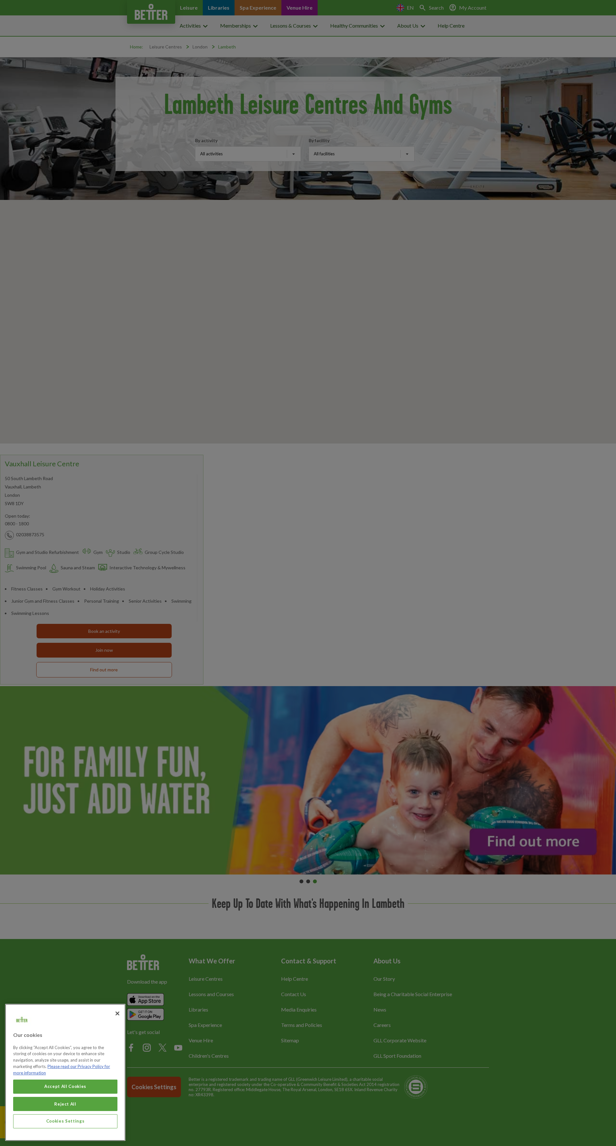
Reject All (65, 1103)
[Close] (117, 1013)
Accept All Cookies (65, 1086)
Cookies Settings (65, 1121)
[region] (65, 1072)
